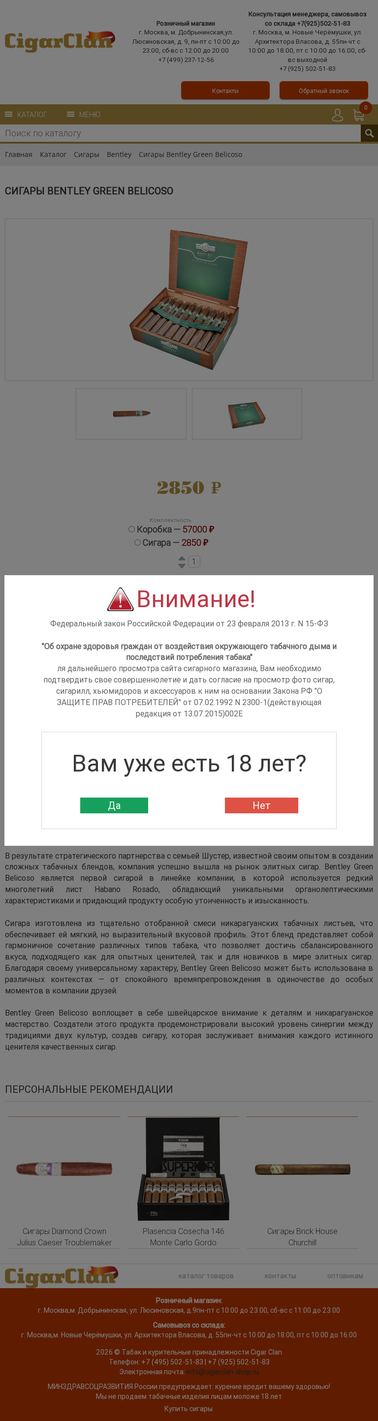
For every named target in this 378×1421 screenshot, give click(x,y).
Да (114, 805)
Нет (261, 805)
